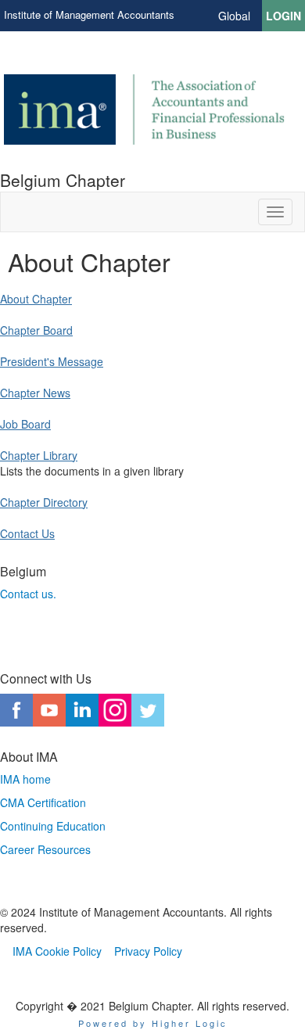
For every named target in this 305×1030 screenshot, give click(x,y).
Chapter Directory (44, 502)
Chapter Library (38, 455)
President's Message (51, 361)
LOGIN (283, 15)
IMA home (25, 779)
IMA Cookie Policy (57, 951)
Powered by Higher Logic (153, 1023)
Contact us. (28, 593)
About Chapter (36, 299)
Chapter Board (36, 330)
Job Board (25, 424)
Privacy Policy (148, 951)
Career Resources (45, 849)
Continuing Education (53, 826)
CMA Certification (43, 802)
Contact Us (27, 533)
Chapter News (35, 392)
